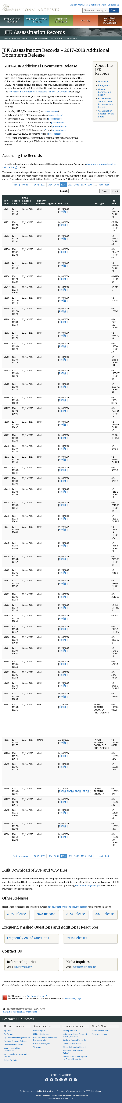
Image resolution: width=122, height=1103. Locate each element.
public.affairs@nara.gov (84, 966)
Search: (64, 190)
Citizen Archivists (79, 4)
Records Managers (41, 1043)
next (101, 184)
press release (51, 111)
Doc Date (63, 203)
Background (104, 85)
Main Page (103, 81)
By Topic (7, 1030)
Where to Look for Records (75, 1047)
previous (23, 184)
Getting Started (70, 1030)
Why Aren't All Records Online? (73, 1051)
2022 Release (75, 914)
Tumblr (61, 1080)
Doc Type (99, 203)
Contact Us (113, 4)
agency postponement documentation (67, 906)
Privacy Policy (49, 1091)
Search (114, 10)
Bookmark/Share (97, 4)
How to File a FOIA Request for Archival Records (75, 1057)
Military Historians (41, 1034)
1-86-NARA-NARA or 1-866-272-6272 (61, 1098)
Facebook (47, 1080)
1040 (90, 184)
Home (7, 38)
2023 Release (45, 914)
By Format (8, 1034)
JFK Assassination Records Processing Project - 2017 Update (39, 91)
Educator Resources (61, 20)
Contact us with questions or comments (20, 1011)
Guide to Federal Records (74, 1040)
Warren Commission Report (104, 92)
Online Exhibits (10, 1060)
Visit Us (85, 20)
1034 (49, 184)
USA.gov (99, 1091)
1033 (43, 184)
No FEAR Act (88, 1091)
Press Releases (76, 938)
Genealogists (39, 1030)
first (15, 184)
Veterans (37, 1047)
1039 (83, 184)
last (107, 184)
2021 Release (104, 914)
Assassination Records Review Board (106, 113)
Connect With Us (61, 1075)
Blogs (70, 1080)
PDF (61, 211)
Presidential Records (13, 1044)
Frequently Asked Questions (28, 938)
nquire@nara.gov (23, 966)
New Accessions (99, 1034)
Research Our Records (12, 20)
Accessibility (36, 1091)
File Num (113, 202)
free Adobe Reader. (36, 996)
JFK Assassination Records (46, 38)
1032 (36, 184)
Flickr (75, 1080)
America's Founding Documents (109, 20)
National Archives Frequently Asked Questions (75, 1035)
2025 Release (16, 914)
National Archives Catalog (15, 1041)
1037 (70, 184)
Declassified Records (72, 1043)
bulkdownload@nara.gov (87, 885)
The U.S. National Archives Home (30, 7)
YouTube (66, 1080)
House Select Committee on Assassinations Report (105, 103)
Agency (52, 203)
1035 (56, 184)
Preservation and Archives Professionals (45, 1038)
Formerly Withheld (41, 202)
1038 (76, 184)
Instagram (56, 1080)
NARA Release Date (26, 200)
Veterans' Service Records (36, 20)
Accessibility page (73, 998)
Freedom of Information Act (69, 1091)
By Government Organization (17, 1037)
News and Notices (100, 1030)
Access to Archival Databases (12, 1049)
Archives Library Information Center (16, 1055)
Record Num (16, 202)
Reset (115, 191)
